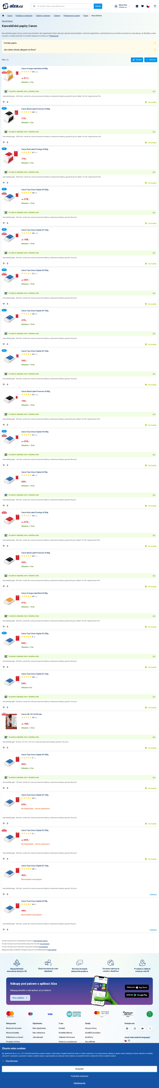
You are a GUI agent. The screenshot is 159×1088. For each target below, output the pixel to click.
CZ (129, 1040)
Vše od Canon (7, 21)
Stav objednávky (39, 1028)
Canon (9, 16)
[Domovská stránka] (3, 15)
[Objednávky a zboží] (137, 6)
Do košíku (152, 102)
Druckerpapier (44, 944)
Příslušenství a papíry (72, 16)
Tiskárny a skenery (43, 16)
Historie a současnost (68, 1042)
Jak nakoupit (38, 1037)
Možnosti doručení (13, 1028)
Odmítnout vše (79, 1083)
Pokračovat (53, 36)
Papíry (85, 16)
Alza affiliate (90, 1042)
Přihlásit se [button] (123, 7)
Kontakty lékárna (65, 1033)
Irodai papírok (51, 950)
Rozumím (79, 1069)
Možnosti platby (12, 1033)
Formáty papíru (10, 43)
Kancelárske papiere (41, 941)
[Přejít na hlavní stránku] (13, 6)
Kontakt (62, 1028)
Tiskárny (57, 16)
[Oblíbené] (142, 6)
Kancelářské (97, 16)
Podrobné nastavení (79, 1076)
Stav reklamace (39, 1033)
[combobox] (62, 6)
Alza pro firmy (91, 1028)
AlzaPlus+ (89, 1037)
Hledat (98, 6)
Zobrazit (153, 895)
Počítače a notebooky (24, 16)
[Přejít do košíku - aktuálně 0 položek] (154, 6)
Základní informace (67, 1037)
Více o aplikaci (18, 998)
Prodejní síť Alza (13, 1042)
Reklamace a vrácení (14, 1037)
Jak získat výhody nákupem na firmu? (20, 50)
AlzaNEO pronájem (92, 1033)
